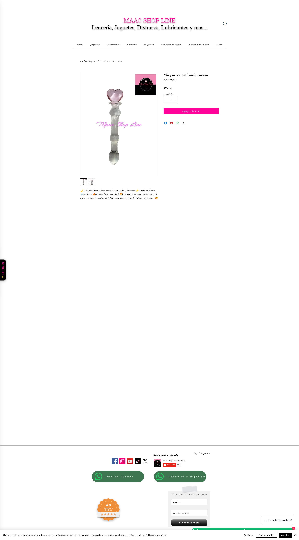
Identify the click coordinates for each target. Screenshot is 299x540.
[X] (145, 461)
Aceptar (285, 535)
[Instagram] (122, 461)
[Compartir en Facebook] (165, 123)
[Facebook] (115, 461)
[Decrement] (166, 100)
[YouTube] (130, 461)
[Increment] (175, 100)
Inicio (83, 61)
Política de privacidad (156, 535)
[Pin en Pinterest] (171, 123)
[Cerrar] (295, 535)
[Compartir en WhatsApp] (177, 123)
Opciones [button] (248, 535)
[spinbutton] (170, 100)
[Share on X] (183, 123)
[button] (95, 45)
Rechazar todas (266, 535)
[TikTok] (138, 461)
